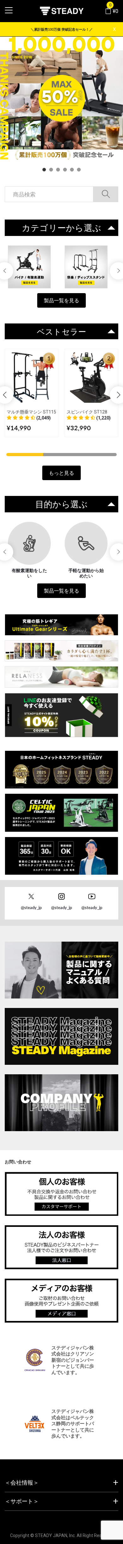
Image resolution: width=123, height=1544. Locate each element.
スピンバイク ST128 (87, 411)
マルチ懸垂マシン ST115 (31, 411)
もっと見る (61, 473)
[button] (29, 417)
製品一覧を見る (61, 300)
